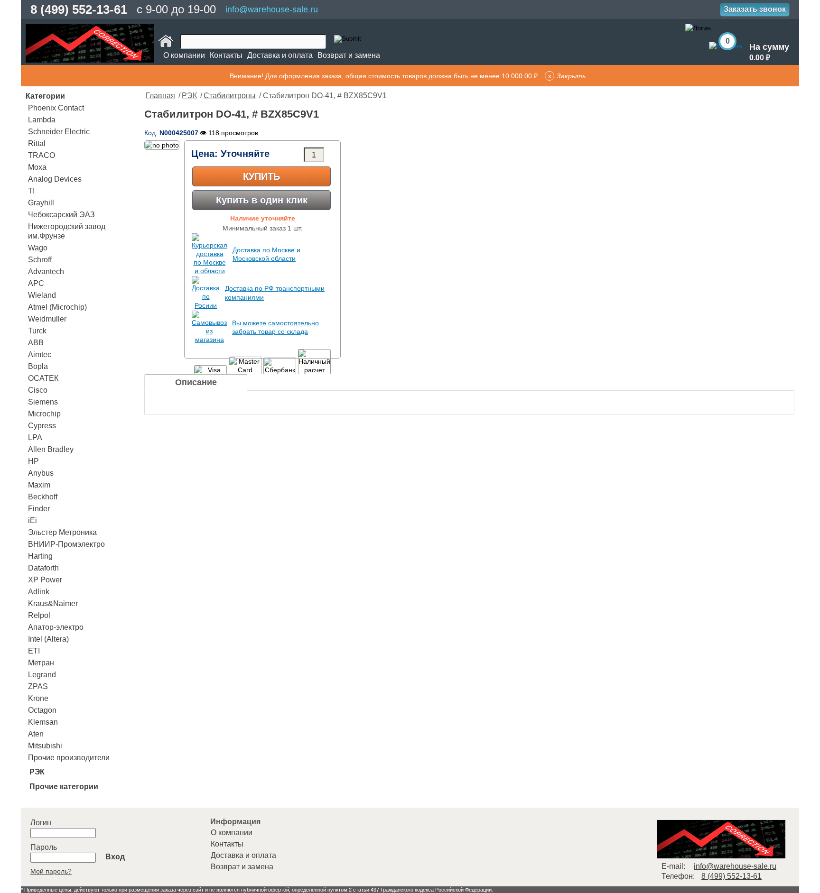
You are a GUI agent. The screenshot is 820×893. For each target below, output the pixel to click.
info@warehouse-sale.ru (271, 9)
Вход (115, 857)
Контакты (226, 55)
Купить (261, 176)
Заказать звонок (755, 9)
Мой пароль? (51, 871)
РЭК (189, 96)
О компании (184, 55)
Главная (160, 96)
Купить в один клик (262, 200)
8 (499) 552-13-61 (78, 9)
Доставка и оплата (280, 55)
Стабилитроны (230, 96)
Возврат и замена (348, 55)
